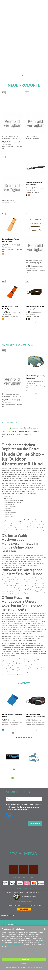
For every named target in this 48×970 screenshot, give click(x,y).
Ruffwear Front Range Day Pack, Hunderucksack (35, 377)
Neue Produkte (24, 85)
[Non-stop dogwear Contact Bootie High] (12, 292)
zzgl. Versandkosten (15, 722)
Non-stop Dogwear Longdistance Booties (12, 715)
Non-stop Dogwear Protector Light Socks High (10, 240)
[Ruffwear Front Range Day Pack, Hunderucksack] (35, 361)
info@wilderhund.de (32, 640)
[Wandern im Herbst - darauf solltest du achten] (24, 428)
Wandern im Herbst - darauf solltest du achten (20, 431)
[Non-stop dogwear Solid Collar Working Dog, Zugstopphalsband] (35, 292)
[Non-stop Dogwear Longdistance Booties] (12, 700)
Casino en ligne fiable (34, 660)
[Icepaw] (12, 757)
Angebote (24, 683)
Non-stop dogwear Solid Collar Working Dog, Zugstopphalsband (35, 308)
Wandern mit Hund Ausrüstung (17, 345)
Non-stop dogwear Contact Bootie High (10, 308)
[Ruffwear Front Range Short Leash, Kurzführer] (35, 168)
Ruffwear (6, 584)
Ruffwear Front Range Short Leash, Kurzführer (34, 183)
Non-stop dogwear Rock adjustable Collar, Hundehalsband (35, 715)
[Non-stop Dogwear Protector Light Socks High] (12, 225)
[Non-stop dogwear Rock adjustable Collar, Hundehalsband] (35, 700)
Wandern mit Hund (11, 423)
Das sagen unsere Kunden (28, 896)
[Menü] (4, 3)
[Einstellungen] (44, 3)
